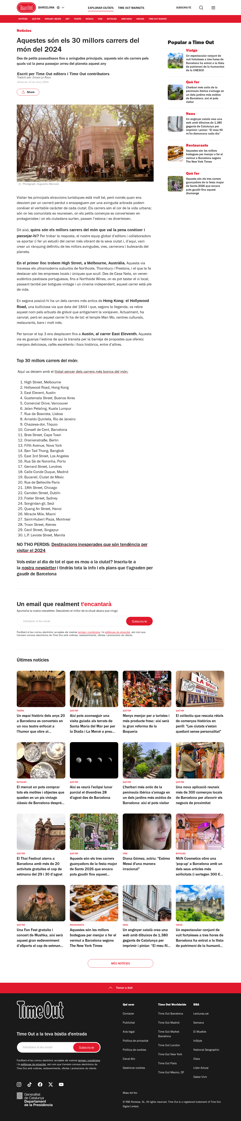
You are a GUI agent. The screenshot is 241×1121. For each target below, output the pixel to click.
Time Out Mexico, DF (171, 1072)
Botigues (112, 19)
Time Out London (169, 1045)
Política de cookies (134, 1050)
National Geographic (206, 1050)
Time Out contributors (90, 74)
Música (89, 19)
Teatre (77, 19)
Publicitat (129, 1023)
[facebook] (40, 1084)
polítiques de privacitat (117, 632)
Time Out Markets (131, 8)
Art (67, 19)
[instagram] (19, 1084)
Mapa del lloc (130, 1093)
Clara (196, 1059)
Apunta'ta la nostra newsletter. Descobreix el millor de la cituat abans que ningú (67, 611)
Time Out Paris (167, 1063)
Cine (100, 19)
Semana (198, 1023)
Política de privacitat (135, 1041)
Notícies (22, 19)
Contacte (128, 1013)
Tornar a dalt (124, 988)
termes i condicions (89, 632)
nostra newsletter (39, 568)
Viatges (140, 19)
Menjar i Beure (53, 19)
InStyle (197, 1041)
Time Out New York (170, 1054)
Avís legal (129, 1032)
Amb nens (126, 19)
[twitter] (50, 1084)
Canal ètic (129, 1059)
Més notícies (120, 963)
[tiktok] (29, 1084)
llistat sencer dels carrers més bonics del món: (91, 372)
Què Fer (36, 19)
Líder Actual (200, 1068)
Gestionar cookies (134, 1068)
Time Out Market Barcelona (168, 1034)
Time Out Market (158, 19)
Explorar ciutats (101, 8)
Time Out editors (51, 74)
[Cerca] (201, 7)
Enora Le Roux (41, 77)
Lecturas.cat (201, 1013)
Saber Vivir (200, 1077)
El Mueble (199, 1032)
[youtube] (61, 1084)
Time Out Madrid (168, 1023)
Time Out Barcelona (170, 1013)
